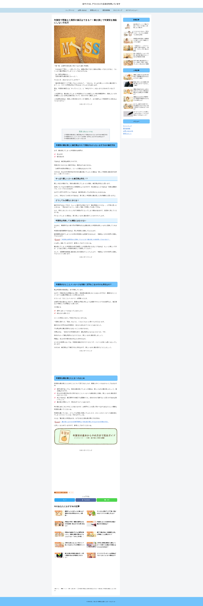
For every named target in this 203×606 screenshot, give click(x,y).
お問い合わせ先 (128, 131)
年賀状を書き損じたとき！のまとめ (75, 138)
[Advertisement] (86, 116)
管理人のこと (127, 133)
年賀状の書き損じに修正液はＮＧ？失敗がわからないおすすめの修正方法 (86, 134)
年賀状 (71, 492)
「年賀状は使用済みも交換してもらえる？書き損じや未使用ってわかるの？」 (85, 239)
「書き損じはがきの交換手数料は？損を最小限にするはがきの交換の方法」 (84, 422)
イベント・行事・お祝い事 (61, 492)
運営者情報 (126, 128)
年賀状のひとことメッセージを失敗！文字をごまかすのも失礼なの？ (85, 136)
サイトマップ (127, 126)
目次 (80, 131)
